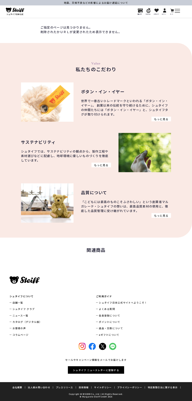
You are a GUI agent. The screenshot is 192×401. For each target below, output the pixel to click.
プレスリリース (64, 387)
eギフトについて (109, 335)
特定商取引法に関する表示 (163, 387)
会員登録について (109, 315)
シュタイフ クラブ (24, 309)
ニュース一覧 (20, 315)
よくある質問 (107, 309)
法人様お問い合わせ (39, 387)
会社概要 (17, 387)
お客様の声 (19, 328)
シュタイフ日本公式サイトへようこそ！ (123, 302)
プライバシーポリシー (129, 387)
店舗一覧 (18, 302)
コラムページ (20, 335)
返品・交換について (111, 328)
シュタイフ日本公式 (15, 14)
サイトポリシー (103, 387)
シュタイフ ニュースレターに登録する (96, 370)
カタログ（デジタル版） (27, 322)
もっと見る (161, 119)
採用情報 (84, 387)
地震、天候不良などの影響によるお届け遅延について (96, 2)
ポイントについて (109, 322)
